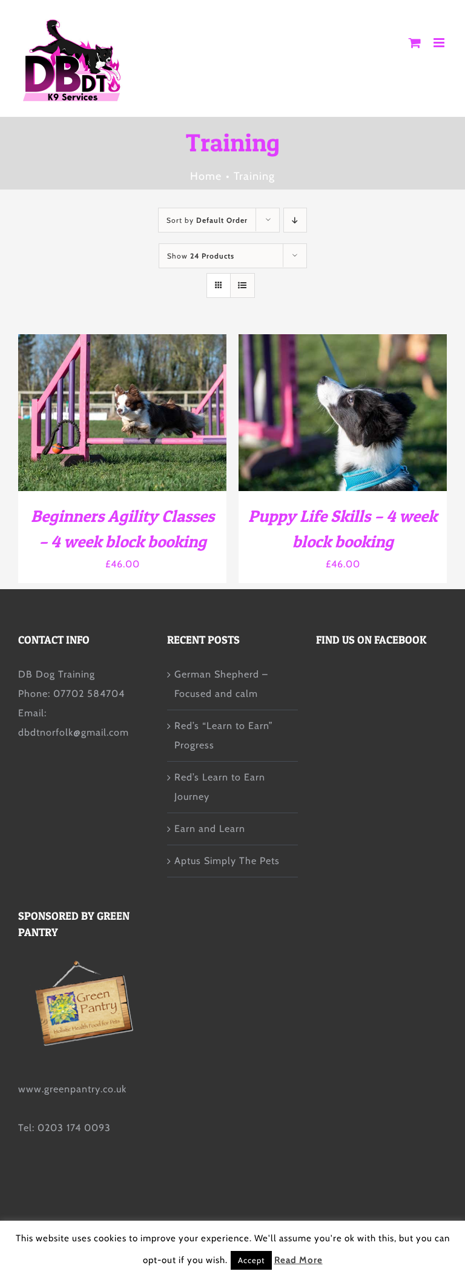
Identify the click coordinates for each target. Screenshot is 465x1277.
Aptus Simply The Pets (227, 860)
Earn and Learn (209, 828)
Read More (298, 1260)
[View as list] (242, 285)
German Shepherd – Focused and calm (221, 683)
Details (175, 414)
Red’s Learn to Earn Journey (219, 786)
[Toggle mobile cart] (415, 42)
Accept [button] (251, 1260)
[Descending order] (295, 220)
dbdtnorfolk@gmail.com (73, 732)
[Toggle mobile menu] (440, 42)
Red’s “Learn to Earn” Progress (223, 735)
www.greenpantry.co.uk (72, 1089)
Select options (91, 414)
